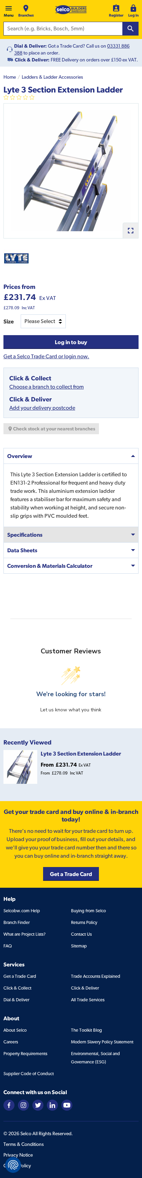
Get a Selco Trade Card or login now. (46, 356)
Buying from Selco (88, 910)
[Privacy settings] (13, 1165)
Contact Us (81, 934)
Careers (10, 1041)
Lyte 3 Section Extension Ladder (81, 753)
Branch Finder (16, 922)
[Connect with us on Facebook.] (8, 1104)
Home (9, 77)
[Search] (131, 29)
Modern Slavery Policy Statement (102, 1041)
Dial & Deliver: (30, 46)
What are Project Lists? (24, 934)
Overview (19, 456)
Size (8, 321)
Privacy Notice (18, 1155)
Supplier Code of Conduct (28, 1073)
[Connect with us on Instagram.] (23, 1104)
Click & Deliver (85, 988)
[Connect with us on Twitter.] (37, 1104)
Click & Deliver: (32, 59)
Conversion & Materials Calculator (49, 566)
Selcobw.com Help (21, 910)
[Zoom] (130, 230)
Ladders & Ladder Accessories (52, 77)
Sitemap (79, 945)
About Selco (15, 1030)
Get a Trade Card (19, 976)
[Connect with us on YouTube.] (66, 1104)
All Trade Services (87, 999)
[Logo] (71, 9)
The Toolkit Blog (86, 1030)
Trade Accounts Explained (95, 976)
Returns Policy (84, 922)
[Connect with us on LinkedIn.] (52, 1104)
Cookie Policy (17, 1165)
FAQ (7, 945)
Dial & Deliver (16, 999)
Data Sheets (22, 550)
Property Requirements (25, 1053)
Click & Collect (17, 988)
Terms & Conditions (23, 1144)
